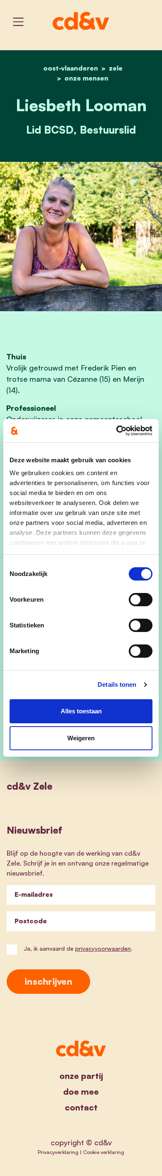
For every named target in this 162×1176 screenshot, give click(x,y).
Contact (81, 1107)
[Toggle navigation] (18, 21)
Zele (116, 68)
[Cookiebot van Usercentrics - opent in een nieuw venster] (116, 430)
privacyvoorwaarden (103, 948)
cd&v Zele (29, 786)
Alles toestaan (81, 711)
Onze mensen (86, 78)
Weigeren (81, 738)
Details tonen (117, 684)
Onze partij (81, 1076)
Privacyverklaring (58, 1152)
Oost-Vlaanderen (70, 68)
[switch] (140, 599)
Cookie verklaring (103, 1152)
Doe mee (81, 1091)
